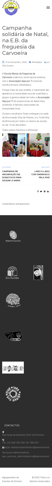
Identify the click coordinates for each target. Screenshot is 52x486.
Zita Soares (7, 65)
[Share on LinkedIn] (48, 191)
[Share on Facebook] (38, 191)
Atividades (37, 62)
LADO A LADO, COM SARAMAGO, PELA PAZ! (40, 174)
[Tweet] (41, 191)
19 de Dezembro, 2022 (16, 62)
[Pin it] (44, 191)
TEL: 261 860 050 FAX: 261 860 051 (20, 442)
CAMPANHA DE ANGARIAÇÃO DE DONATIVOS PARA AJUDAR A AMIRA (11, 176)
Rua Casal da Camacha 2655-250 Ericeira (23, 435)
